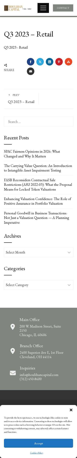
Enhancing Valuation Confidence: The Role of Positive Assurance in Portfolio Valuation (37, 201)
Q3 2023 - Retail (16, 47)
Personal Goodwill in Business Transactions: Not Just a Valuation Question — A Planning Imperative (36, 218)
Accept (38, 443)
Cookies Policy (36, 452)
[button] (71, 410)
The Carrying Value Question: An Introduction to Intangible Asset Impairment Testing (38, 168)
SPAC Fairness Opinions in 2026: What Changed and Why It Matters (32, 153)
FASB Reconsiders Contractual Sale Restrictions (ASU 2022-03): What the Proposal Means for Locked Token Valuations (38, 185)
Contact (63, 8)
